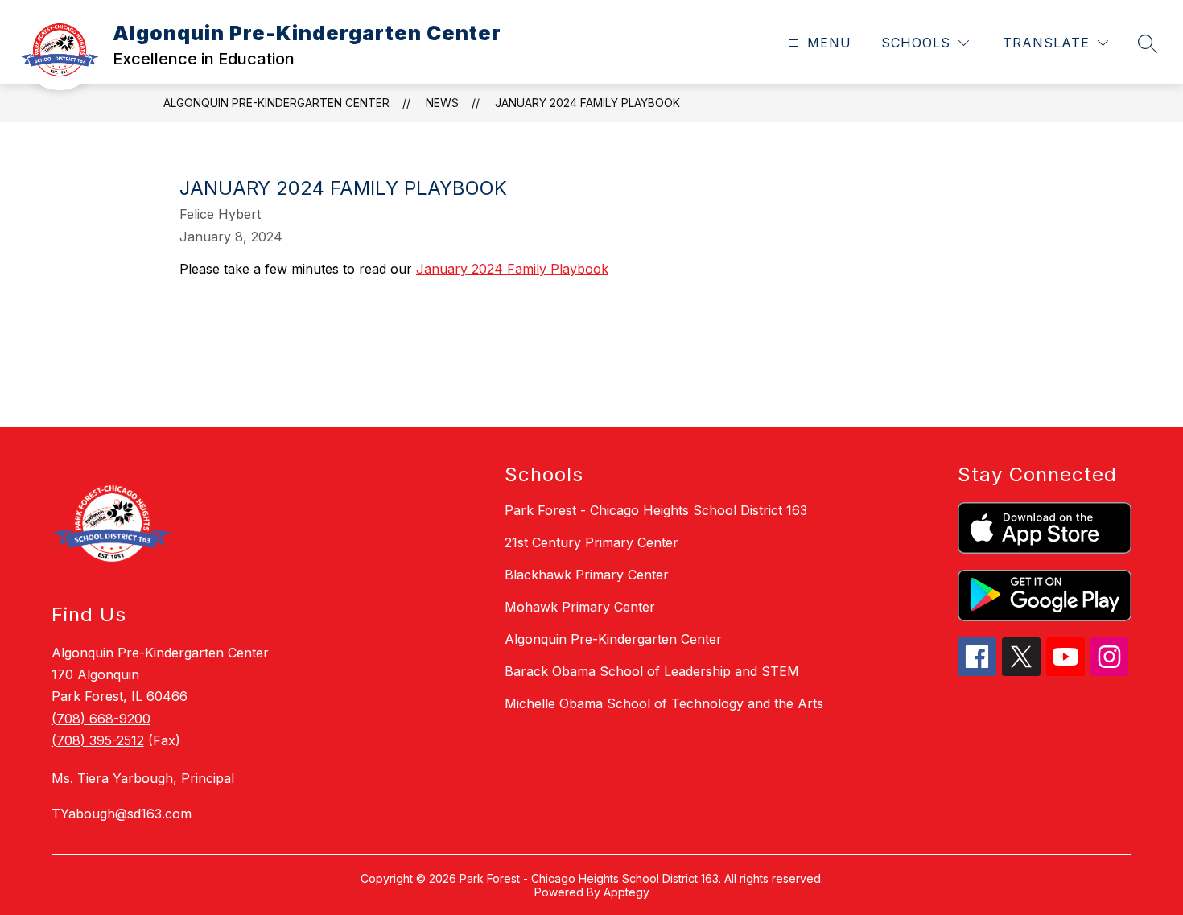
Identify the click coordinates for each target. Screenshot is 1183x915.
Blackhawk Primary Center (587, 575)
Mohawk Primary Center (580, 607)
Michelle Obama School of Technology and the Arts (664, 703)
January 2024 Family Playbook (587, 102)
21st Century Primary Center (591, 542)
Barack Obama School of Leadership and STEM (652, 671)
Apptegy (626, 892)
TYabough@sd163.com (122, 814)
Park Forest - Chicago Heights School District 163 (656, 510)
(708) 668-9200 (101, 719)
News (442, 102)
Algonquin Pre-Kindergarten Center (276, 102)
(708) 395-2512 (98, 740)
